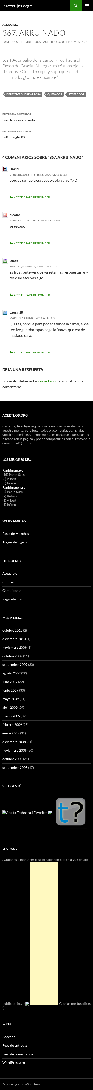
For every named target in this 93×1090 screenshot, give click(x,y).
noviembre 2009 (14, 647)
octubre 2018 (12, 630)
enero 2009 (10, 733)
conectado (47, 381)
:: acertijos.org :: (17, 5)
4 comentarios (78, 42)
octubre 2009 (12, 656)
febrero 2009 (12, 725)
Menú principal (87, 5)
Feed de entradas (14, 1045)
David (14, 169)
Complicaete (11, 590)
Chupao (8, 582)
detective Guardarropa (23, 94)
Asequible (10, 24)
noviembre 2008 (14, 750)
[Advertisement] (44, 933)
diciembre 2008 (14, 742)
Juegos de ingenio (15, 542)
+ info (26, 443)
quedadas (54, 94)
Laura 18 (16, 312)
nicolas (15, 215)
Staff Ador (76, 94)
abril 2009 (10, 707)
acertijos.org (54, 42)
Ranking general (14, 487)
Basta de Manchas (15, 534)
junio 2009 (10, 690)
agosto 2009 (11, 673)
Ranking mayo (12, 470)
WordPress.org (13, 1062)
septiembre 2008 (14, 767)
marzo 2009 (11, 716)
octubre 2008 (12, 759)
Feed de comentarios (17, 1054)
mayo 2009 (10, 699)
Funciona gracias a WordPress (21, 1084)
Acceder (8, 1037)
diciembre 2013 (14, 639)
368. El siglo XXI (17, 134)
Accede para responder (32, 197)
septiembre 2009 (14, 665)
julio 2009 (9, 682)
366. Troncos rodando (18, 117)
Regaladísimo (12, 599)
